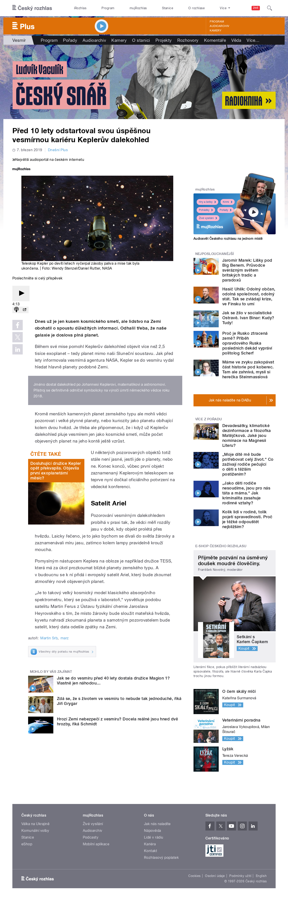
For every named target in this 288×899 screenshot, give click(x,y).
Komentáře (215, 40)
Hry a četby (206, 202)
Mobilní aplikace (96, 844)
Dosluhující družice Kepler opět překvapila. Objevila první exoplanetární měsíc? (55, 470)
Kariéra (150, 844)
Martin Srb (49, 638)
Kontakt (150, 851)
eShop (26, 844)
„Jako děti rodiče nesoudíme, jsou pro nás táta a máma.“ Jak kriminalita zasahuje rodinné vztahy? (246, 493)
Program (107, 8)
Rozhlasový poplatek (161, 857)
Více (253, 40)
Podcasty (91, 837)
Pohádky (204, 210)
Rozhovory (188, 40)
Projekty (163, 40)
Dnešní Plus (58, 150)
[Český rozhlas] (32, 8)
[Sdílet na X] (17, 337)
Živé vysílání (206, 218)
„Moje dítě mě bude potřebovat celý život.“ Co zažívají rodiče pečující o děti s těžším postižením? (247, 464)
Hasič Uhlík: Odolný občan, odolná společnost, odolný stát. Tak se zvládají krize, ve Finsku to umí (248, 296)
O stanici (141, 40)
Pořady (70, 40)
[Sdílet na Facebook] (17, 325)
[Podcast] (16, 310)
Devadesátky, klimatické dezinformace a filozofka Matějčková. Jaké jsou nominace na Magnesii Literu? (246, 435)
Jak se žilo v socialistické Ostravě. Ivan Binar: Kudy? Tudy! (248, 317)
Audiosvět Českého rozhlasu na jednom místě (228, 238)
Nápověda (152, 830)
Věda (236, 40)
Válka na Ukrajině (35, 824)
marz (65, 638)
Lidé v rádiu (153, 837)
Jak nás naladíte (157, 824)
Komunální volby (35, 830)
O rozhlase (196, 8)
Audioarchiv (219, 26)
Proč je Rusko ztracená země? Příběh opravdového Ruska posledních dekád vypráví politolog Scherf (247, 343)
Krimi (226, 202)
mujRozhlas (138, 8)
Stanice (167, 8)
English (261, 876)
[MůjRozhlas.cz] (21, 169)
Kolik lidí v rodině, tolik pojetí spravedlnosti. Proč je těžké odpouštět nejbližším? (247, 519)
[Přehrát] (20, 293)
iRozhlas (80, 8)
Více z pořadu (208, 419)
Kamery (215, 30)
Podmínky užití (240, 876)
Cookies (194, 876)
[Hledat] (269, 8)
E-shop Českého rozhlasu (221, 546)
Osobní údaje (215, 876)
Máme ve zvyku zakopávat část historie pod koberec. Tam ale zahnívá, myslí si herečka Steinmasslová (248, 369)
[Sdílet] (24, 310)
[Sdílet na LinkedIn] (17, 349)
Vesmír (19, 40)
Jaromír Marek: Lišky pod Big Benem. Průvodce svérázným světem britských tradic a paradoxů (247, 270)
